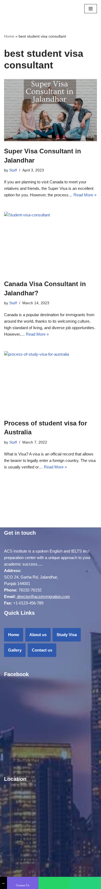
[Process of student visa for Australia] (50, 382)
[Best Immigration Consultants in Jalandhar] (12, 8)
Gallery (15, 650)
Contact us (42, 650)
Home (9, 36)
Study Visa (67, 634)
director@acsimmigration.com (43, 596)
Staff (13, 170)
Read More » (85, 195)
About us (38, 634)
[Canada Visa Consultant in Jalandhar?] (50, 243)
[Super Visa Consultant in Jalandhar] (50, 110)
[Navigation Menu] (90, 8)
